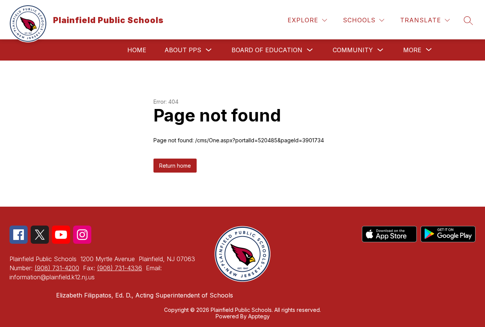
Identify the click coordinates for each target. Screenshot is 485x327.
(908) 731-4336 (119, 268)
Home (136, 50)
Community (353, 50)
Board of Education (267, 50)
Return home (175, 165)
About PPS (182, 50)
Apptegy (259, 316)
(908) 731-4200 (56, 268)
